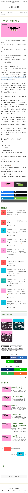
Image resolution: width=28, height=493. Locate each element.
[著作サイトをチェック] (7, 369)
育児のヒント (6, 346)
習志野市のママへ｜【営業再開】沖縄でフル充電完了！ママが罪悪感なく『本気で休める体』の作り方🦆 (16, 212)
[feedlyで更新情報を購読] (7, 373)
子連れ (10, 348)
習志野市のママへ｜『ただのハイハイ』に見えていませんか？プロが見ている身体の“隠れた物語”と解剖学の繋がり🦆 (16, 281)
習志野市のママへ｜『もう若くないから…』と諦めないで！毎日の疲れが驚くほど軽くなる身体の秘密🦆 (16, 271)
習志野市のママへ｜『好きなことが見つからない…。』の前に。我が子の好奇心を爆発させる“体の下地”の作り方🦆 (16, 231)
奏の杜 (20, 346)
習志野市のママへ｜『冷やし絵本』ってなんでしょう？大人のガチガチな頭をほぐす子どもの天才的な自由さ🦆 (16, 241)
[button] (18, 361)
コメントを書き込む (14, 476)
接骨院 (16, 348)
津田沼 (4, 350)
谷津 (16, 350)
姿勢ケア (5, 348)
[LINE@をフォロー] (20, 369)
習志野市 (10, 350)
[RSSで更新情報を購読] (20, 373)
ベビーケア (14, 346)
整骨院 (21, 348)
